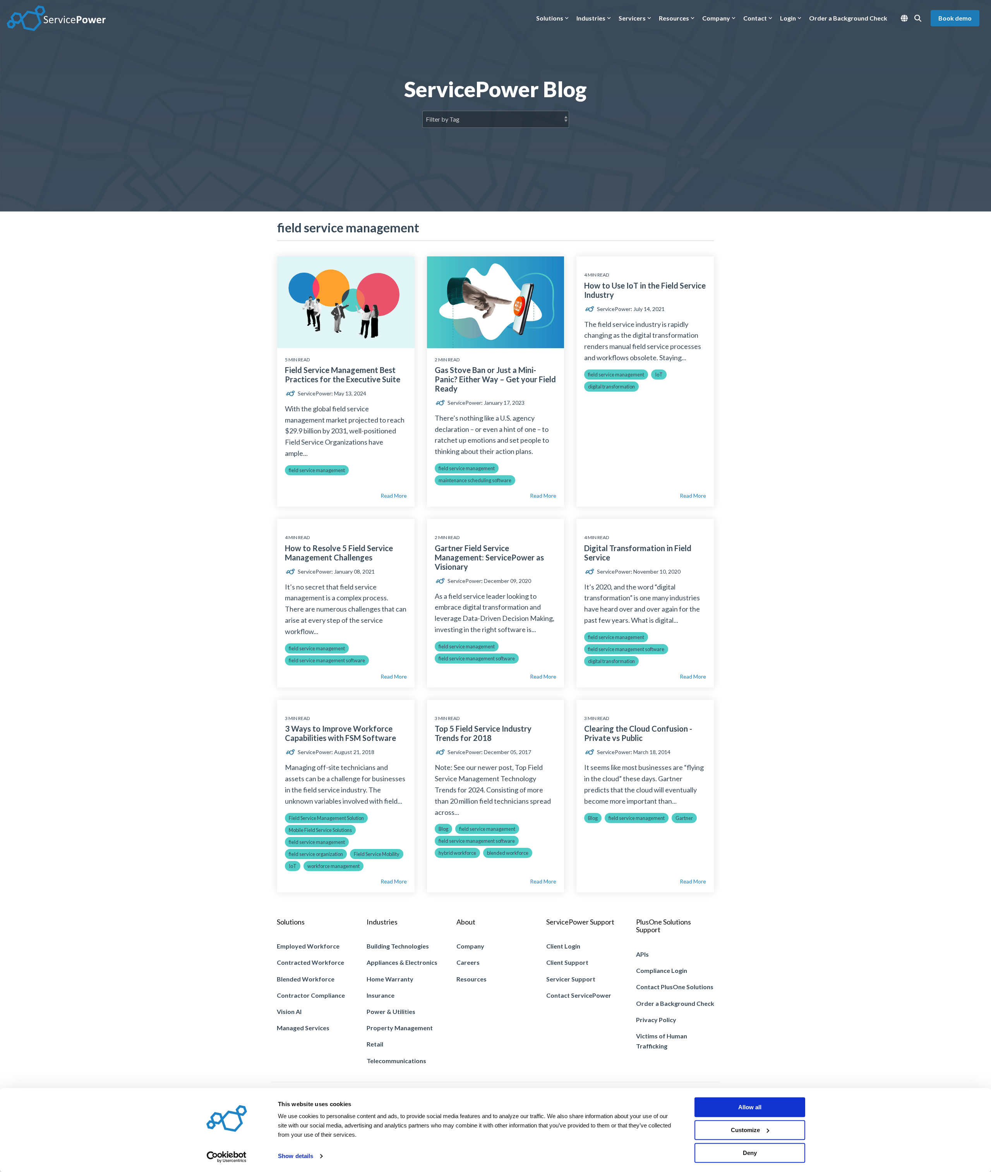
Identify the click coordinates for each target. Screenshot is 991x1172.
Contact (755, 18)
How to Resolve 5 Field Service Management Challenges (339, 552)
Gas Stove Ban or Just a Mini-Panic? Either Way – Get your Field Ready (495, 379)
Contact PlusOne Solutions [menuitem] (674, 986)
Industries (590, 18)
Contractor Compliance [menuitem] (311, 995)
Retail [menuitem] (375, 1044)
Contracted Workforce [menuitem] (310, 962)
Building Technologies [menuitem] (398, 946)
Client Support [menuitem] (567, 962)
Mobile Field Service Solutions (320, 830)
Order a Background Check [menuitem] (675, 1003)
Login (788, 18)
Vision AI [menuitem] (289, 1011)
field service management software (327, 660)
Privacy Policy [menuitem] (656, 1019)
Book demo (955, 18)
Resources (674, 18)
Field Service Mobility (376, 854)
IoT (659, 374)
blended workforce (507, 853)
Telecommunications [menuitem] (396, 1060)
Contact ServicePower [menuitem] (578, 995)
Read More (394, 496)
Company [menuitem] (470, 946)
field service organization (316, 854)
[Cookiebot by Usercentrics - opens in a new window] (227, 1157)
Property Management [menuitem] (400, 1027)
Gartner (684, 818)
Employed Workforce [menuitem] (308, 946)
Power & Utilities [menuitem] (391, 1011)
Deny (750, 1153)
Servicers (632, 18)
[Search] (918, 18)
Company (716, 18)
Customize (745, 1130)
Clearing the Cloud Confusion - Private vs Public (638, 733)
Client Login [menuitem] (563, 946)
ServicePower (314, 393)
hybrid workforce (457, 853)
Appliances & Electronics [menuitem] (402, 962)
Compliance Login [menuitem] (661, 970)
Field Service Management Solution (326, 818)
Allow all (749, 1107)
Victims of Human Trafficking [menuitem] (662, 1041)
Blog (443, 829)
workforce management (333, 866)
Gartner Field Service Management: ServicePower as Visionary (489, 557)
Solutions (549, 18)
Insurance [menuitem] (380, 995)
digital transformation (611, 386)
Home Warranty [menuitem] (390, 979)
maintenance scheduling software (475, 480)
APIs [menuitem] (642, 954)
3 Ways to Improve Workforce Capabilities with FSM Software (340, 733)
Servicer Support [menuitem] (570, 979)
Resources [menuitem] (471, 979)
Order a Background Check (848, 18)
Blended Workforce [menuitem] (305, 979)
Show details (295, 1156)
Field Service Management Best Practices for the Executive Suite (342, 374)
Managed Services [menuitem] (303, 1027)
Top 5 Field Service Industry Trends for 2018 (483, 733)
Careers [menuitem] (468, 962)
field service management (317, 470)
